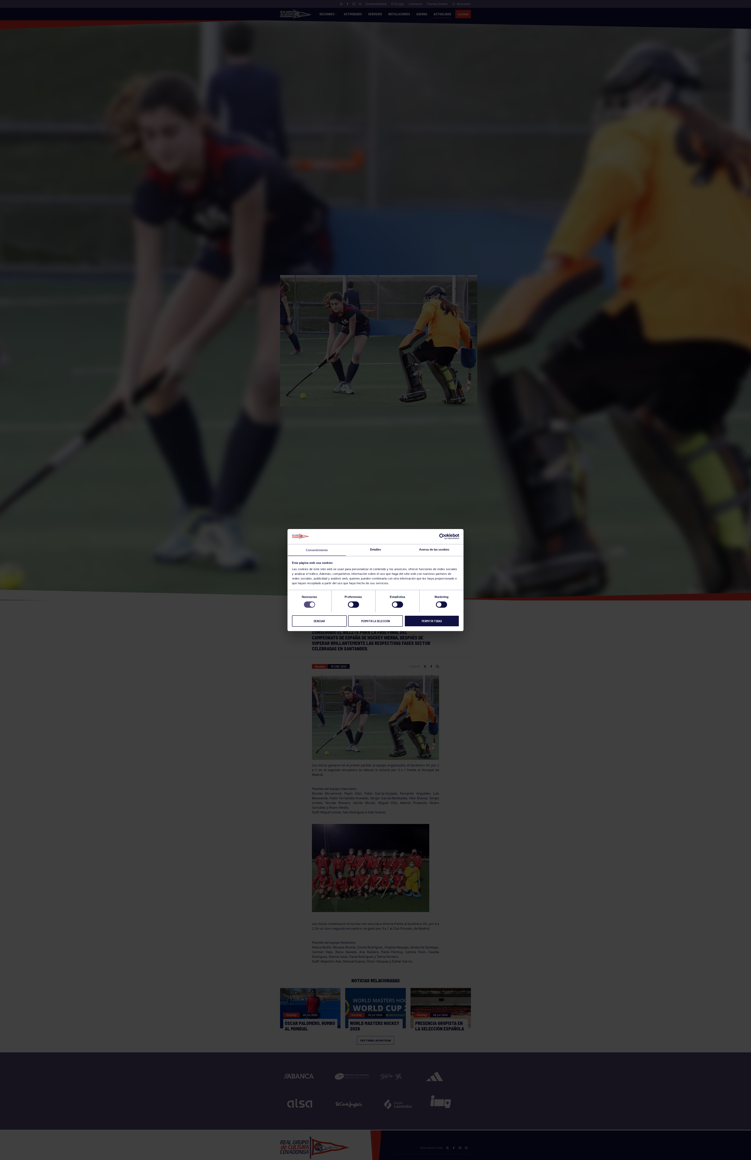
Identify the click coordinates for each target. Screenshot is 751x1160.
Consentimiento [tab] (317, 550)
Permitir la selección (375, 621)
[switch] (353, 604)
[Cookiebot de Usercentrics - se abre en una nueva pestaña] (442, 536)
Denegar (319, 621)
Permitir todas (432, 621)
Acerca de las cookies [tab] (434, 549)
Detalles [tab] (375, 549)
